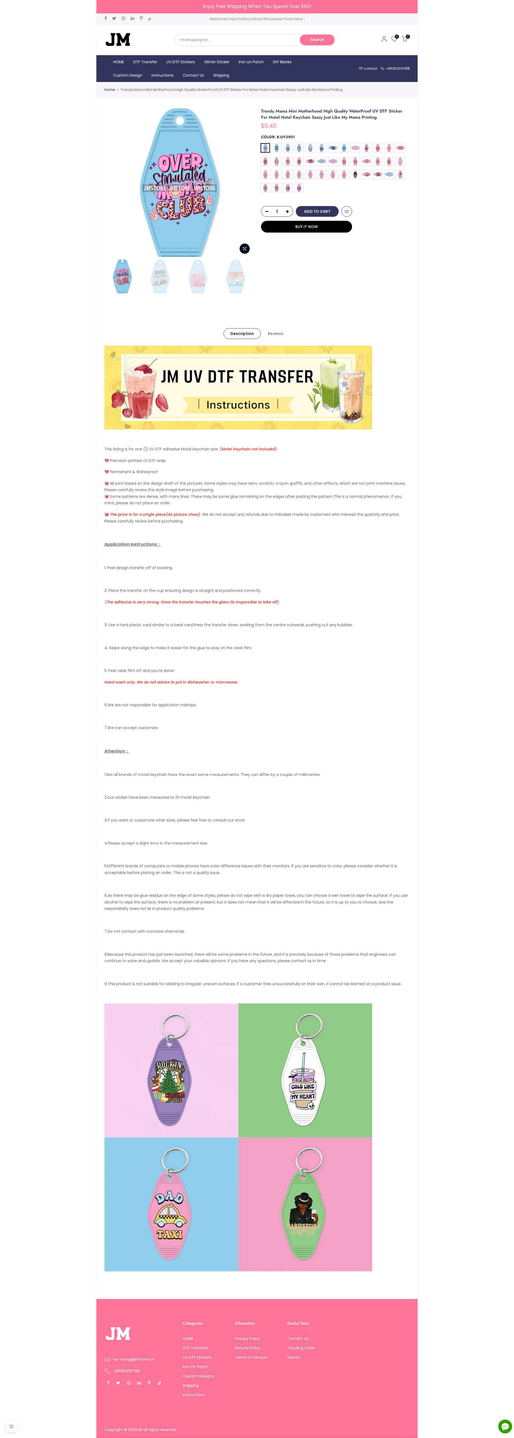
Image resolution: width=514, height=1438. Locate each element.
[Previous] (114, 182)
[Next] (243, 182)
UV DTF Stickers (181, 62)
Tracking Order (301, 1348)
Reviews (276, 333)
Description (242, 333)
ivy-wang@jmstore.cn (133, 1359)
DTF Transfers (196, 1348)
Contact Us (193, 75)
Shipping (221, 75)
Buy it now (306, 226)
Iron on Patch (251, 62)
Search (317, 39)
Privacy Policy (247, 1338)
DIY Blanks (282, 62)
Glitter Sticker (216, 62)
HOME (118, 62)
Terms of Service (251, 1357)
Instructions (162, 75)
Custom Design (127, 75)
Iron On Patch (196, 1366)
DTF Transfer (145, 62)
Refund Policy (247, 1348)
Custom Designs (198, 1376)
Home (109, 89)
